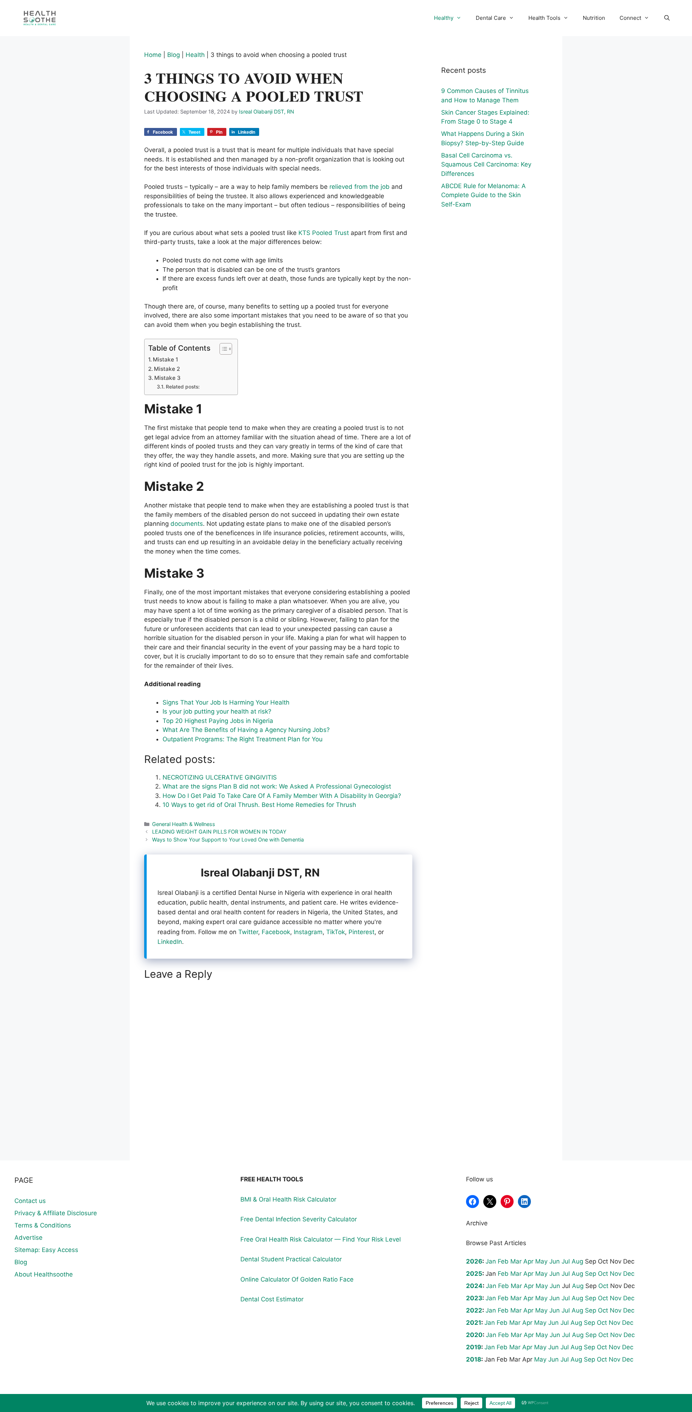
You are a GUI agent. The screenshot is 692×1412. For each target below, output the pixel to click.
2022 (474, 1310)
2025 (474, 1273)
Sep (590, 1273)
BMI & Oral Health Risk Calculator (288, 1199)
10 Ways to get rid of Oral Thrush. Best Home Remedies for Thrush (259, 804)
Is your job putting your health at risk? (217, 711)
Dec (628, 1273)
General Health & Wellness (183, 824)
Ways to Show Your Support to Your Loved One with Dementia (228, 839)
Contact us (30, 1200)
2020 (474, 1334)
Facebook (276, 932)
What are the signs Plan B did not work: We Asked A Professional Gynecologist (277, 786)
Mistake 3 (167, 377)
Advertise (28, 1237)
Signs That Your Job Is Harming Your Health (226, 702)
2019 (473, 1347)
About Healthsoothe (43, 1274)
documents (186, 523)
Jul (566, 1261)
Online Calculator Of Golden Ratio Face (297, 1279)
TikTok (335, 932)
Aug (577, 1261)
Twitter (248, 932)
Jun (554, 1261)
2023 (474, 1298)
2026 (474, 1261)
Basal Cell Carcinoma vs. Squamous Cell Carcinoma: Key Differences (486, 164)
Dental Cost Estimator (271, 1299)
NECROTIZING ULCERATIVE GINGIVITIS (220, 777)
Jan (490, 1261)
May (541, 1261)
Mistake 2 (167, 368)
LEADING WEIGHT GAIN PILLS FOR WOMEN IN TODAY (219, 832)
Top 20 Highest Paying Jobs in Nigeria (218, 720)
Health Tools (544, 17)
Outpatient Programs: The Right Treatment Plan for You (243, 739)
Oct (603, 1273)
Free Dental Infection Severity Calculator (298, 1219)
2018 (473, 1359)
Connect (630, 17)
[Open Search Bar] (667, 18)
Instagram (308, 932)
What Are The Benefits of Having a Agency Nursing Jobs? (246, 729)
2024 (474, 1285)
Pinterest (361, 932)
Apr (528, 1261)
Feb (503, 1261)
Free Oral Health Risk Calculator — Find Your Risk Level (320, 1239)
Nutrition (594, 17)
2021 (473, 1322)
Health (195, 54)
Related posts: (183, 387)
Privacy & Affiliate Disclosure (55, 1213)
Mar (516, 1261)
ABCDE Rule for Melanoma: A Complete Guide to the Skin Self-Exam (483, 195)
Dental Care (491, 17)
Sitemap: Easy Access (46, 1249)
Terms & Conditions (42, 1225)
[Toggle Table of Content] (222, 349)
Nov (615, 1273)
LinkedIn (170, 941)
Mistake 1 (165, 359)
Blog (173, 54)
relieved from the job (359, 186)
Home (152, 54)
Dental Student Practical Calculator (291, 1259)
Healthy (443, 17)
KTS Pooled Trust (323, 232)
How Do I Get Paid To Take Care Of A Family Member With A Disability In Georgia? (282, 795)
